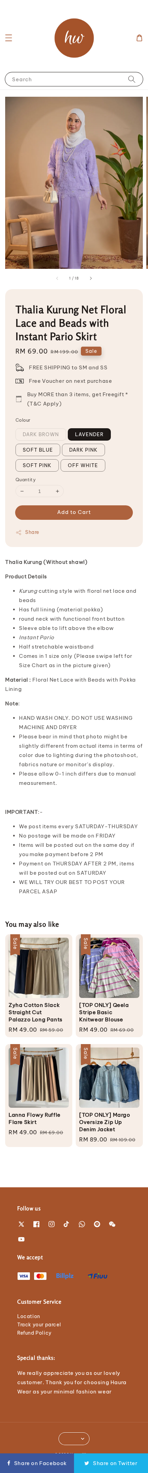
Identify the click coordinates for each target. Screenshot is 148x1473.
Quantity (25, 479)
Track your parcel (39, 1325)
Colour (22, 420)
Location (28, 1316)
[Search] (132, 79)
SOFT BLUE (38, 450)
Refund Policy (34, 1333)
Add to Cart (74, 512)
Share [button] (32, 532)
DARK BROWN (41, 434)
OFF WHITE (83, 465)
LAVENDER (89, 434)
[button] (8, 37)
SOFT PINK (37, 465)
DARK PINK (83, 450)
